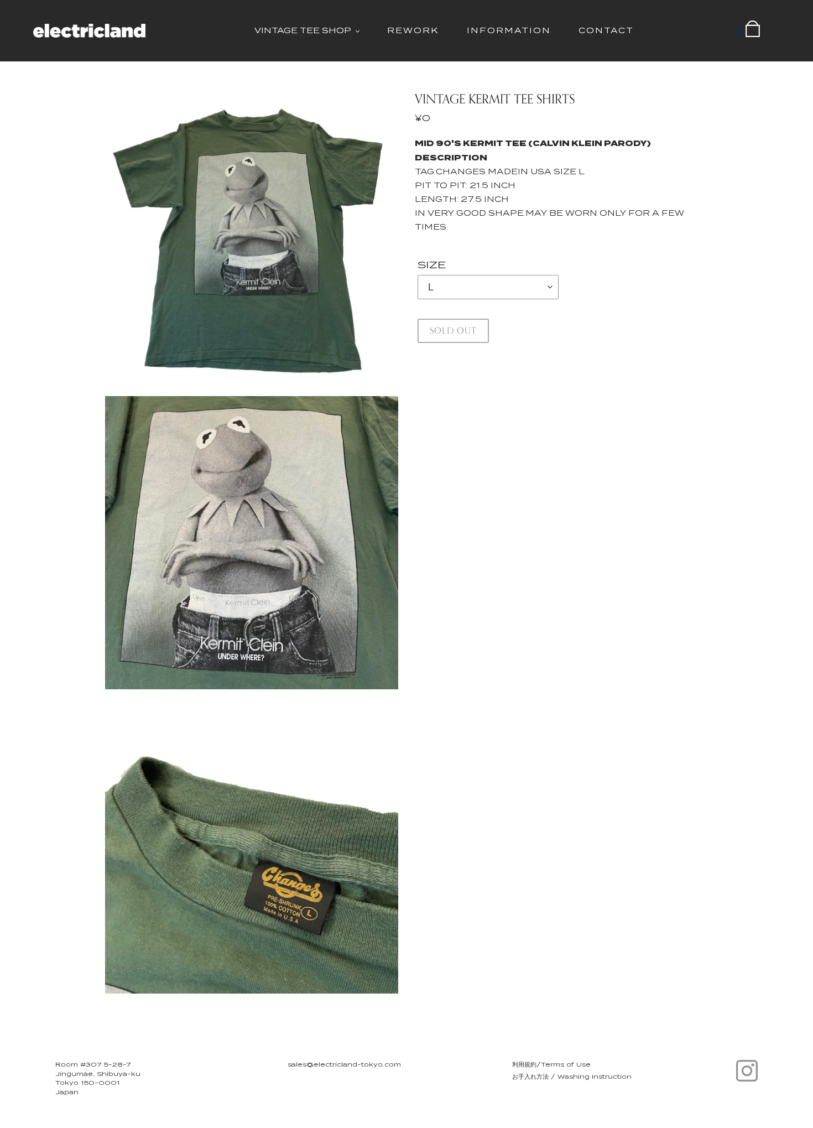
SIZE (432, 265)
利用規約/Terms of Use (551, 1064)
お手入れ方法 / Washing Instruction (572, 1076)
